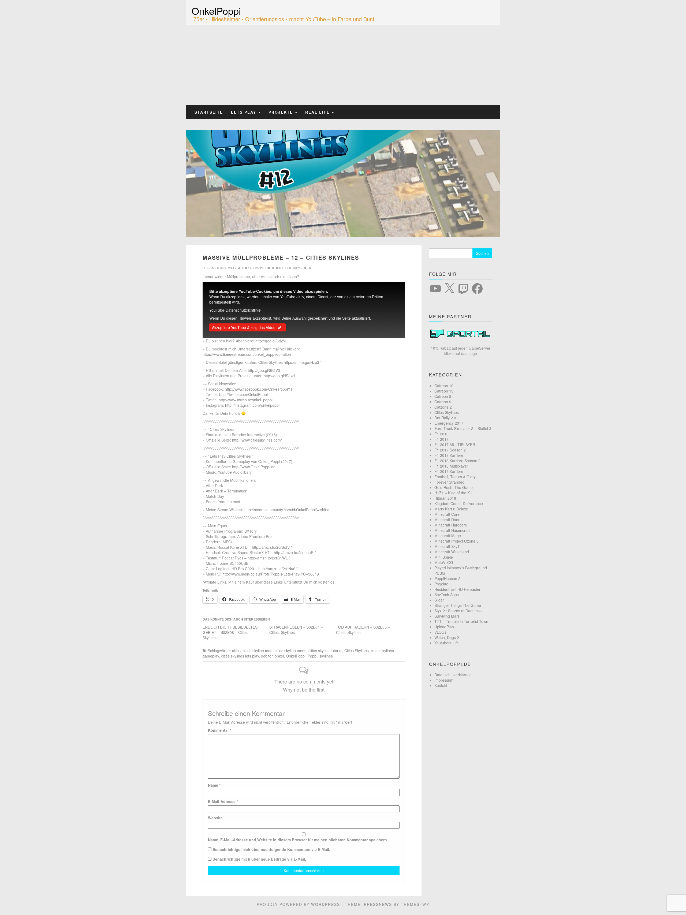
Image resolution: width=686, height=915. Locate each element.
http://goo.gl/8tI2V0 (271, 340)
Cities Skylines (295, 268)
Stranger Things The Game (457, 605)
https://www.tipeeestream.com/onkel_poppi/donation (247, 354)
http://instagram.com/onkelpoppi (252, 405)
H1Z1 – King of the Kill (453, 492)
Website (215, 817)
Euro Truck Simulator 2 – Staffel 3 (462, 428)
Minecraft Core (447, 514)
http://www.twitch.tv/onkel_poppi (246, 399)
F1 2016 (441, 433)
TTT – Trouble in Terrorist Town (461, 621)
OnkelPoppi (216, 10)
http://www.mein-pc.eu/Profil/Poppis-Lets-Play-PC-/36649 (270, 574)
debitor (267, 656)
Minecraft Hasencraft (452, 530)
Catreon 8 (442, 396)
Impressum (443, 680)
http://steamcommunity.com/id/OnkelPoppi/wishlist (286, 509)
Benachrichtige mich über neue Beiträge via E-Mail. (259, 859)
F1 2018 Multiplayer (451, 466)
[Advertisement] (343, 64)
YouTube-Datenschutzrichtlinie (235, 310)
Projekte (281, 112)
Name (214, 785)
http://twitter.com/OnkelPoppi (243, 394)
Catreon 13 (443, 391)
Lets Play (244, 112)
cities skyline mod (258, 650)
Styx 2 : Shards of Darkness (458, 610)
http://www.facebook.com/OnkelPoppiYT (259, 389)
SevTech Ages (446, 594)
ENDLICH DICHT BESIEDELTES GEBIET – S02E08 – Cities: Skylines (230, 632)
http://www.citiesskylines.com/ (257, 440)
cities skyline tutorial (325, 650)
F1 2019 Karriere (448, 471)
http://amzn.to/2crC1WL (268, 558)
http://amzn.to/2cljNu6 (276, 568)
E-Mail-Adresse (223, 801)
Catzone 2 (443, 407)
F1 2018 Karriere (448, 455)
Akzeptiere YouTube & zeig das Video (243, 327)
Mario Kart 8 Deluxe (451, 508)
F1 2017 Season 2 (450, 450)
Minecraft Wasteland (451, 551)
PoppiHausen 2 (447, 578)
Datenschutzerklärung (453, 674)
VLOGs (440, 632)
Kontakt (440, 685)
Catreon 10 (443, 385)
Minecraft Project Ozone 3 (456, 541)
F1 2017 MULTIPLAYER (454, 444)
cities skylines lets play (240, 656)
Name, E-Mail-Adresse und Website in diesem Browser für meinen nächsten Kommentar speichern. (298, 839)
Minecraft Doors (447, 519)
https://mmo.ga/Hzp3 (301, 362)
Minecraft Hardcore (450, 525)
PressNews (378, 904)
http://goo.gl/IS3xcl (279, 375)
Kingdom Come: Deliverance (458, 503)
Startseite (209, 112)
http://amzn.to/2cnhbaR (294, 552)
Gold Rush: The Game (453, 487)
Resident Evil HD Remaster (457, 589)
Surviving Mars (447, 616)
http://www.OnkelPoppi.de (253, 466)
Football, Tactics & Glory (455, 476)
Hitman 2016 (445, 498)
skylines (326, 656)
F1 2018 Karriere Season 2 (457, 460)
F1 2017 (441, 439)
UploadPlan (444, 626)
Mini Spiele (443, 557)
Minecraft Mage (447, 535)
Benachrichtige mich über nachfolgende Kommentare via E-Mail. (271, 849)
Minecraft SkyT (447, 546)
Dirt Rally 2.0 (445, 417)
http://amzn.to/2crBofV (271, 547)
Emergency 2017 (448, 423)
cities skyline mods (290, 650)
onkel (279, 656)
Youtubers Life (446, 642)
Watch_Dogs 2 (446, 637)
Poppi (312, 656)
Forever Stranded (449, 482)
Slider (439, 600)
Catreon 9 (442, 401)
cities (236, 650)
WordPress (325, 904)
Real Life (318, 112)
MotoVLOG (443, 562)
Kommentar (219, 730)
